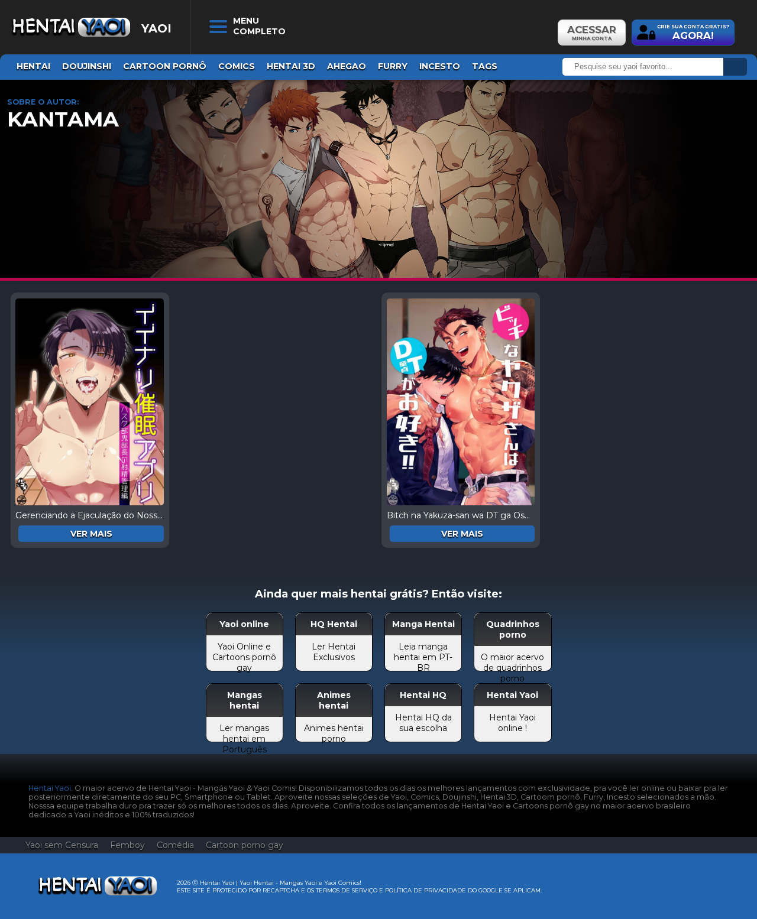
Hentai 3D (291, 66)
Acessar (591, 32)
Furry (392, 66)
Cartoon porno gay (244, 845)
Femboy (127, 845)
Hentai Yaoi (49, 788)
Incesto (439, 66)
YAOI (156, 28)
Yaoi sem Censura (61, 845)
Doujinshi (86, 66)
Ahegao (346, 66)
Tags (484, 66)
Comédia (175, 845)
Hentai (33, 66)
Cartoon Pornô (164, 66)
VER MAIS (91, 533)
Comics (236, 66)
